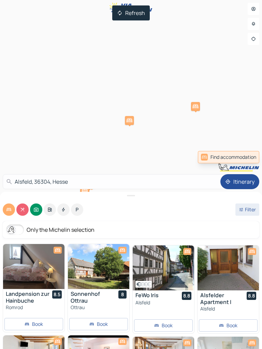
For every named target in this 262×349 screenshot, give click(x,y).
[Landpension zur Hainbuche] (33, 266)
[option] (9, 209)
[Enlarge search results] (131, 195)
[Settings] (253, 24)
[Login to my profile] (253, 9)
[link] (228, 157)
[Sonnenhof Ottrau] (98, 266)
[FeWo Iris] (163, 267)
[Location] (253, 39)
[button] (195, 106)
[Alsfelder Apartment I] (228, 267)
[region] (33, 266)
